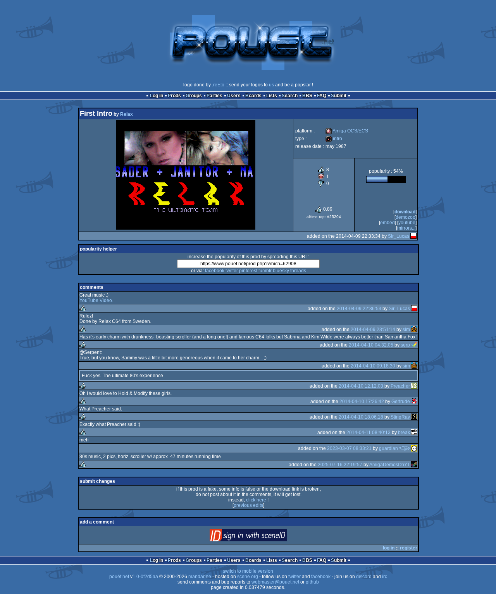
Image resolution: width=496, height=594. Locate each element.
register (408, 548)
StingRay (400, 417)
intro (334, 138)
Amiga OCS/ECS (347, 131)
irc (384, 576)
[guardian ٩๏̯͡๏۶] (414, 448)
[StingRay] (414, 417)
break (404, 432)
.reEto (218, 85)
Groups (194, 95)
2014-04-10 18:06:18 (361, 417)
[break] (414, 432)
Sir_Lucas (398, 236)
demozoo (405, 217)
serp (405, 345)
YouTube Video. (96, 300)
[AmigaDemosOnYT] (414, 464)
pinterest (248, 270)
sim (406, 329)
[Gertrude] (414, 401)
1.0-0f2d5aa (145, 576)
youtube (406, 222)
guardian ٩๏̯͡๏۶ (394, 448)
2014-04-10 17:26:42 (361, 401)
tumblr (265, 270)
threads (298, 270)
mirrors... (406, 228)
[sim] (414, 329)
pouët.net (119, 576)
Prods (174, 95)
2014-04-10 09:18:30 (373, 366)
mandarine (199, 576)
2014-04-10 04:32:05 (371, 345)
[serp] (414, 345)
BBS (307, 95)
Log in (156, 95)
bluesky (281, 270)
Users (234, 95)
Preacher (400, 386)
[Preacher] (414, 386)
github (312, 582)
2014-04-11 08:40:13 (368, 432)
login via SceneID (261, 536)
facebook (214, 270)
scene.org (247, 576)
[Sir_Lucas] (413, 236)
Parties (214, 95)
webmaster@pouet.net (275, 582)
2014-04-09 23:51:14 (373, 329)
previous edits (248, 505)
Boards (253, 95)
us (271, 85)
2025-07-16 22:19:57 (340, 464)
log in (388, 548)
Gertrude (400, 401)
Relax (126, 114)
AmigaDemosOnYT (389, 464)
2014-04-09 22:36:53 (359, 308)
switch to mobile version (248, 571)
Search (290, 95)
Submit (338, 95)
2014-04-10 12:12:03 (361, 386)
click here (256, 500)
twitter (232, 270)
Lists (271, 95)
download (404, 212)
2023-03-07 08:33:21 (349, 448)
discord (364, 576)
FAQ (321, 95)
